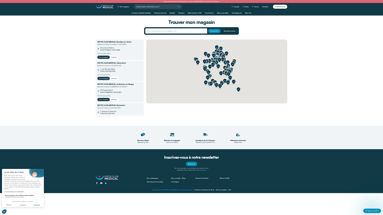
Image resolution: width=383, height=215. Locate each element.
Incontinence (209, 13)
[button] (223, 59)
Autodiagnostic (237, 13)
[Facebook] (97, 183)
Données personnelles (155, 182)
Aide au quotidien (223, 13)
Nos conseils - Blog (178, 178)
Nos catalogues (152, 178)
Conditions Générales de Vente (204, 190)
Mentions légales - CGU (223, 190)
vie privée (203, 170)
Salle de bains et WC (195, 13)
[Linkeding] (106, 183)
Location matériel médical (141, 13)
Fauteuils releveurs (160, 13)
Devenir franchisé (201, 178)
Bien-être (248, 13)
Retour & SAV (225, 178)
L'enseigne (175, 182)
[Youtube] (101, 183)
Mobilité (172, 13)
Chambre (181, 13)
